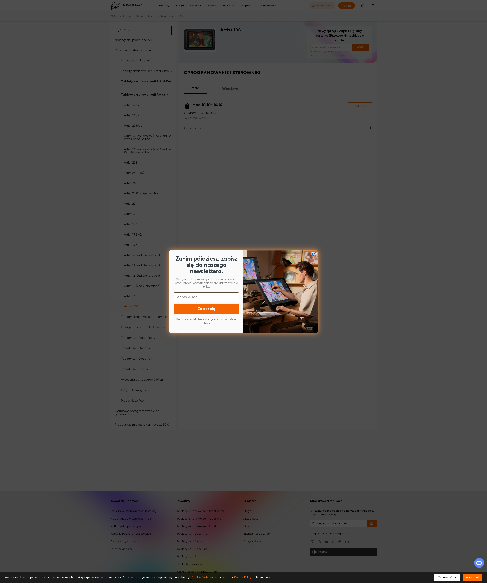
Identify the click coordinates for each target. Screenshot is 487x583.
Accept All (472, 577)
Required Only (447, 577)
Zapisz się (206, 309)
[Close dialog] (314, 254)
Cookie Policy (243, 577)
